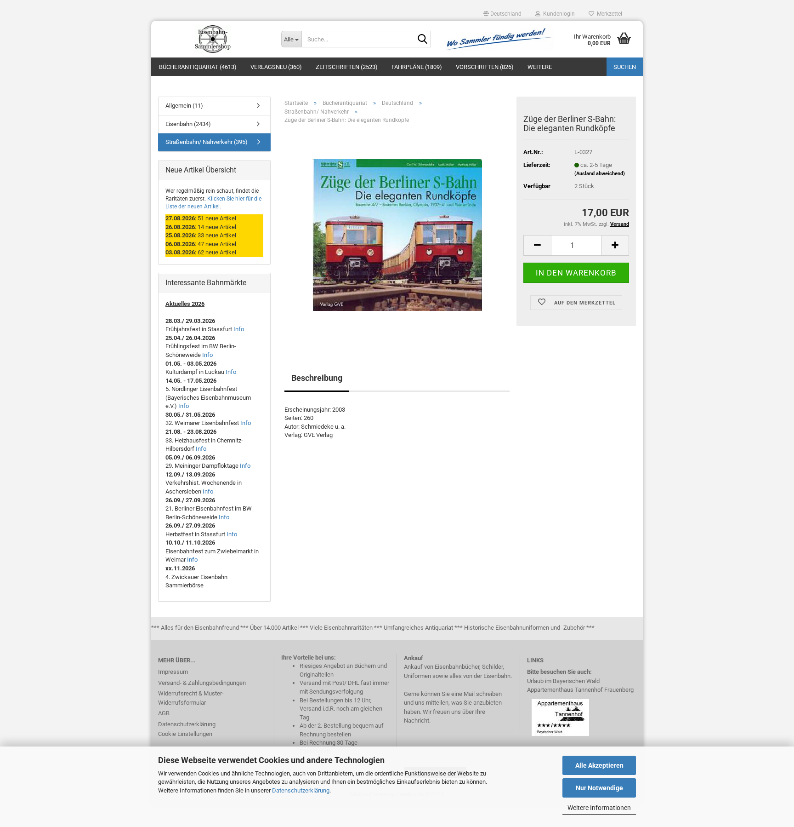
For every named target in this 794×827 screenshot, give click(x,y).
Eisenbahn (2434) (188, 124)
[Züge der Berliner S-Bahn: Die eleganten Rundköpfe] (397, 234)
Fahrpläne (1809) (416, 66)
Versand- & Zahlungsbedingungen (202, 682)
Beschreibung (316, 378)
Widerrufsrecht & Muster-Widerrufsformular (191, 698)
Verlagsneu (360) (276, 66)
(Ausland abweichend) (599, 174)
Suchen (624, 66)
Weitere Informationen (599, 807)
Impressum (173, 671)
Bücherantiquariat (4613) (198, 66)
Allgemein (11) (184, 105)
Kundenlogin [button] (557, 14)
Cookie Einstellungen (185, 733)
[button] (502, 14)
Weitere (539, 66)
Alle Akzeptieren (599, 765)
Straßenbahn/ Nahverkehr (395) (206, 141)
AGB (164, 713)
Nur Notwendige (599, 788)
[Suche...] (422, 39)
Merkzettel (608, 14)
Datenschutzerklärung (300, 790)
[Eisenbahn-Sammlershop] (212, 39)
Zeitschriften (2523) (347, 66)
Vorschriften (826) (485, 66)
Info (238, 329)
